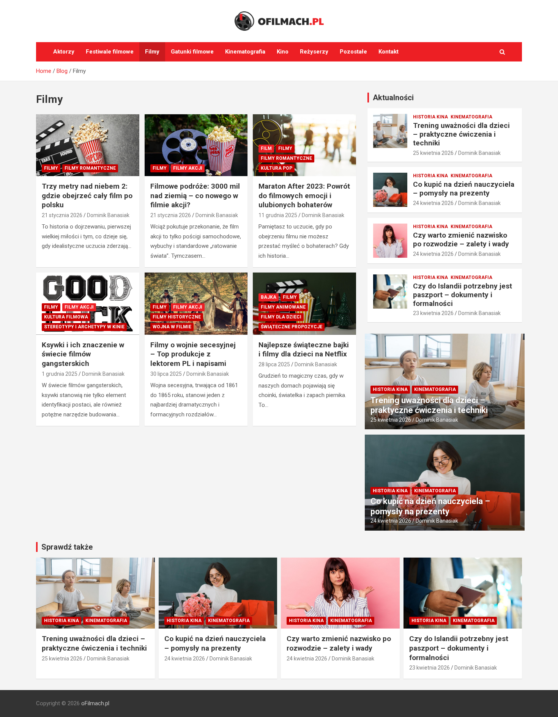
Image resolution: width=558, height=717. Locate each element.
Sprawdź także (67, 547)
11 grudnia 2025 (278, 215)
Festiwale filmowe (110, 51)
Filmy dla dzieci (281, 317)
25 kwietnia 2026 (433, 153)
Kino (282, 51)
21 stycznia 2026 (62, 215)
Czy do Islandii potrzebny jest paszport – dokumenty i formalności (462, 295)
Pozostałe (353, 51)
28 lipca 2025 (274, 364)
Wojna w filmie (172, 326)
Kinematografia (245, 51)
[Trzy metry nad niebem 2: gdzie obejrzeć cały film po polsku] (87, 145)
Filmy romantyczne (90, 168)
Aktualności (393, 97)
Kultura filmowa (66, 317)
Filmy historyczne (177, 317)
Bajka (268, 297)
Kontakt (388, 51)
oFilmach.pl (95, 703)
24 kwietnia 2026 (433, 203)
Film (266, 148)
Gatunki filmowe (192, 51)
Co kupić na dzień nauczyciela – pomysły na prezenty (463, 188)
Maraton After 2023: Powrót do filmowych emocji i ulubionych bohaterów (304, 195)
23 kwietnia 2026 (433, 313)
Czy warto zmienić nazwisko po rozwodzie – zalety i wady (461, 239)
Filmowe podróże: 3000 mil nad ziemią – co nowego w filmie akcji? (195, 195)
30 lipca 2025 (166, 374)
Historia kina (430, 117)
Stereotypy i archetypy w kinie (84, 326)
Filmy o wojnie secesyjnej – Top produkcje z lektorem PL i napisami (193, 354)
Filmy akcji (187, 168)
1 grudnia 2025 (59, 374)
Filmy (152, 51)
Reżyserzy (314, 51)
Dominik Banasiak (108, 215)
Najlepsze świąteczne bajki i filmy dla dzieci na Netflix (304, 349)
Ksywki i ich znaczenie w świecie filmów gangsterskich (83, 354)
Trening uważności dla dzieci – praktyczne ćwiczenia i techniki (461, 134)
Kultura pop (276, 168)
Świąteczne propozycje (291, 326)
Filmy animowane (283, 307)
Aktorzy (63, 51)
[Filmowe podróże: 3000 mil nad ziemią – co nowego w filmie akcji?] (196, 145)
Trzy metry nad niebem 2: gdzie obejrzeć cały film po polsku (87, 195)
